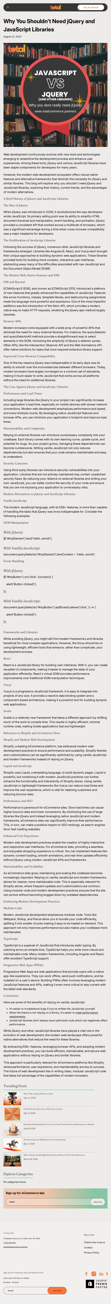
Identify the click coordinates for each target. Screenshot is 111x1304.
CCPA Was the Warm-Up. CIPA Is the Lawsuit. (43, 1109)
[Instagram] (93, 1273)
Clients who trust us (94, 1242)
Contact (88, 1247)
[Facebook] (86, 1273)
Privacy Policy (91, 1252)
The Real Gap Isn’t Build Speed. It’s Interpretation (45, 1139)
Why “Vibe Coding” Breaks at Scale (38, 1093)
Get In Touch (90, 7)
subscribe (97, 1202)
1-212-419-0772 (9, 1243)
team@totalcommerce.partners (15, 1247)
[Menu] (9, 7)
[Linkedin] (101, 1273)
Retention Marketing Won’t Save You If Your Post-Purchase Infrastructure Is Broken (59, 1124)
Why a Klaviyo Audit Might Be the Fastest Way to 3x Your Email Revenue (54, 1155)
